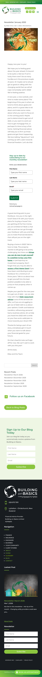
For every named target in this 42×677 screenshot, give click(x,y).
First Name (13, 169)
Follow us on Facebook (22, 396)
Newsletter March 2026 (13, 375)
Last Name (13, 178)
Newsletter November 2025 (15, 380)
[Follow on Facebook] (27, 12)
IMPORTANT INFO (14, 2)
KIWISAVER (9, 540)
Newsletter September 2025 (15, 386)
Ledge (21, 675)
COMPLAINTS (23, 2)
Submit (14, 198)
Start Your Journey (30, 8)
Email (11, 186)
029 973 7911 (13, 502)
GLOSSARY (9, 556)
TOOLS (7, 2)
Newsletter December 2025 (15, 378)
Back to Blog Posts (15, 407)
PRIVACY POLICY (31, 2)
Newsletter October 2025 (14, 383)
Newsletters (27, 26)
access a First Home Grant (18, 268)
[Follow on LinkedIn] (33, 12)
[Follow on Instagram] (30, 12)
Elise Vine (9, 26)
